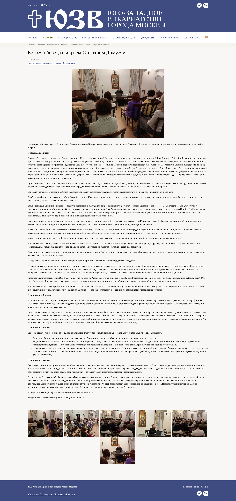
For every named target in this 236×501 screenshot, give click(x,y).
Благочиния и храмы (95, 37)
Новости (48, 37)
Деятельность (192, 37)
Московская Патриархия (40, 494)
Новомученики (169, 37)
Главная (32, 37)
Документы (148, 37)
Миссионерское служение (40, 63)
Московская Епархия (64, 494)
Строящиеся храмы (124, 37)
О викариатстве (67, 37)
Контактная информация (195, 487)
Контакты (32, 5)
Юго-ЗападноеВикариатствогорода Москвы (137, 19)
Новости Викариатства (57, 45)
